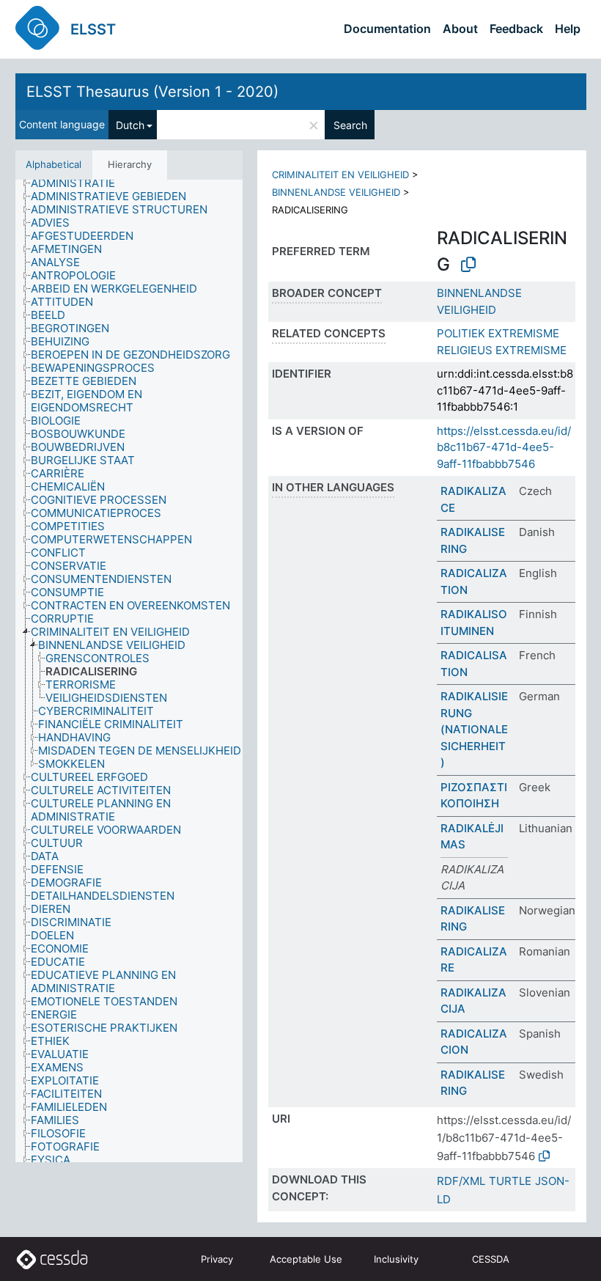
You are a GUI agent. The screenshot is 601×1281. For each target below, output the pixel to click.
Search (350, 125)
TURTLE (510, 1181)
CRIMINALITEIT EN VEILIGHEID (340, 174)
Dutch (130, 125)
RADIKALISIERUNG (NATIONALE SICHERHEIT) (474, 729)
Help (567, 28)
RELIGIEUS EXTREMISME (502, 350)
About (460, 28)
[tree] (129, 671)
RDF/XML (461, 1181)
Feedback (516, 28)
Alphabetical (53, 164)
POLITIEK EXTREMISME (498, 333)
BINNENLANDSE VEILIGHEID (336, 192)
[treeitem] (79, 183)
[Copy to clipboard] (468, 265)
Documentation (387, 28)
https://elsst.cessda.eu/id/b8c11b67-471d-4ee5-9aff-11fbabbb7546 (504, 447)
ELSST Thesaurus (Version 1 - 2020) (152, 91)
